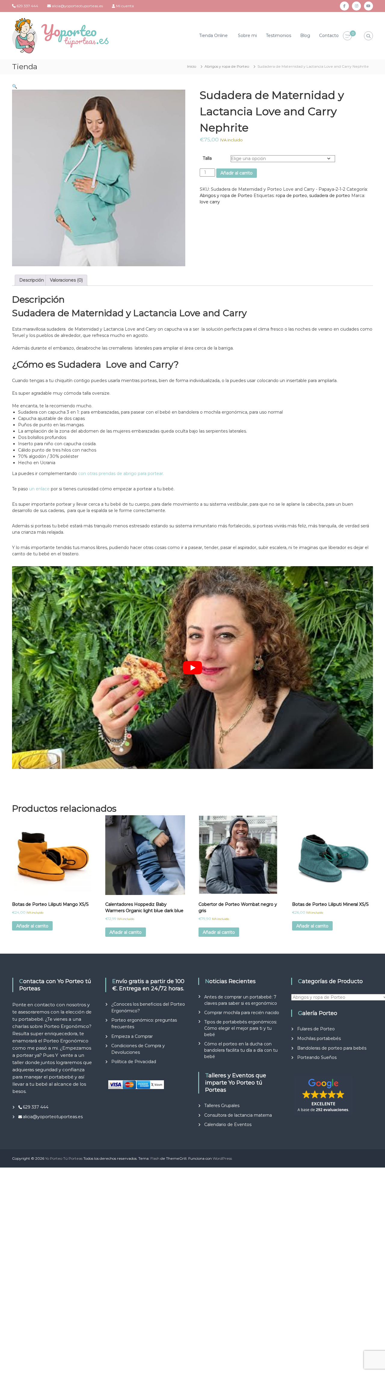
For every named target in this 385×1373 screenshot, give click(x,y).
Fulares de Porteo (316, 1029)
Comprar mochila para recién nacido (241, 1012)
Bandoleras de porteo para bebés (331, 1048)
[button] (14, 86)
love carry (210, 202)
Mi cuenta (125, 6)
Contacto (329, 35)
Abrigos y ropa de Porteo (227, 66)
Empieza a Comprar (132, 1036)
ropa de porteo (291, 195)
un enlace (39, 489)
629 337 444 (27, 6)
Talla (207, 158)
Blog (305, 35)
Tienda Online (213, 35)
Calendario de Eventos (227, 1124)
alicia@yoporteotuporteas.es (77, 6)
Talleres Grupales (221, 1105)
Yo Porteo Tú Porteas (63, 1158)
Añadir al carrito (236, 173)
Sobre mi (247, 35)
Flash (154, 1158)
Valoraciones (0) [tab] (66, 280)
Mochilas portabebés (319, 1038)
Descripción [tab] (31, 280)
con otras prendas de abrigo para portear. (120, 473)
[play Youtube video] (192, 667)
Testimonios (278, 35)
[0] (347, 36)
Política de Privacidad (133, 1061)
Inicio (191, 66)
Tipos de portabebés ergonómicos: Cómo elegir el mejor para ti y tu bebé (240, 1028)
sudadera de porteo (329, 195)
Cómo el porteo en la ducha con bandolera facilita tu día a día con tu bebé (241, 1050)
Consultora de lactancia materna (238, 1115)
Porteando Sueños (317, 1057)
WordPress (222, 1158)
